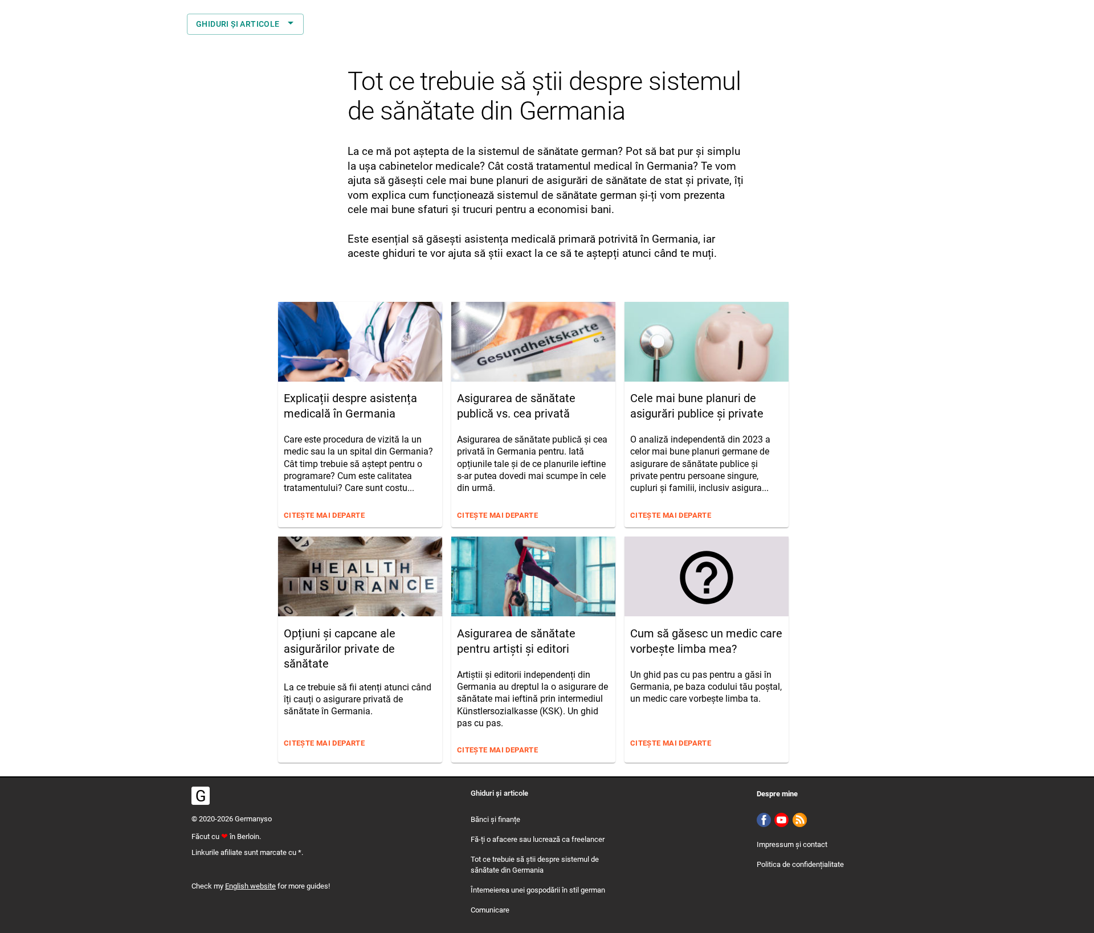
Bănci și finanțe (495, 819)
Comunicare (490, 910)
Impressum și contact (792, 844)
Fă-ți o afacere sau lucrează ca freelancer (538, 839)
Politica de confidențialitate (800, 864)
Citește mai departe (324, 515)
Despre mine (777, 793)
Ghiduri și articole (238, 23)
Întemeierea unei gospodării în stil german (538, 890)
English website (250, 886)
